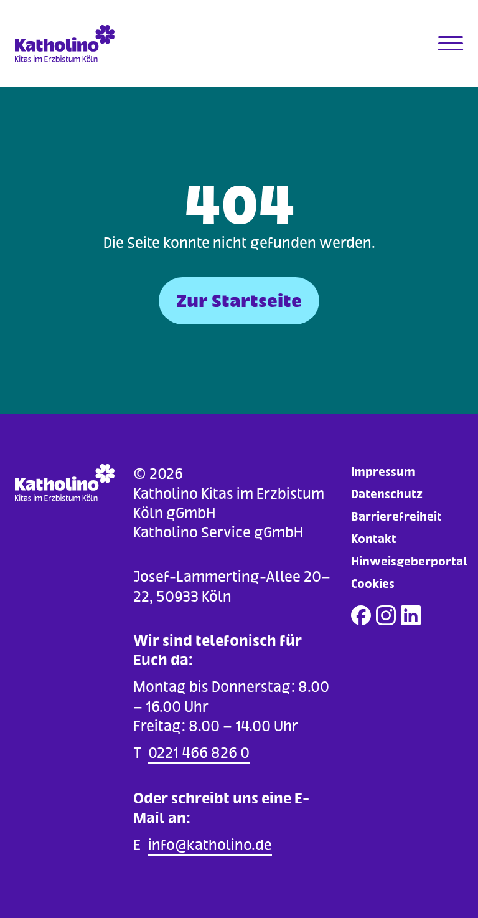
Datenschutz (387, 494)
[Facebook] (361, 615)
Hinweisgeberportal (409, 561)
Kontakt (373, 539)
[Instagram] (386, 615)
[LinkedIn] (411, 615)
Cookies (373, 583)
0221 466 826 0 (199, 752)
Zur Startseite (239, 301)
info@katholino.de (210, 844)
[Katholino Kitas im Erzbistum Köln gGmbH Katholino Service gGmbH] (71, 43)
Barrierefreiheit (396, 516)
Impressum (383, 471)
